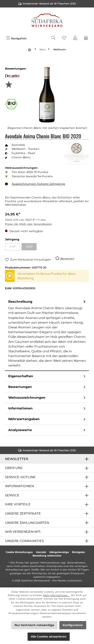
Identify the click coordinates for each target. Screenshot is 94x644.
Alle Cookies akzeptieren (48, 636)
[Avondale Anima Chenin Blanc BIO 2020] (47, 95)
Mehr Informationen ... (56, 595)
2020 (31, 247)
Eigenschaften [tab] (20, 376)
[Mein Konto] (75, 38)
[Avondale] (76, 154)
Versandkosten (76, 562)
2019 (15, 247)
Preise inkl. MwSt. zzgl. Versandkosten (28, 224)
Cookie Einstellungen (19, 552)
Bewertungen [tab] (20, 387)
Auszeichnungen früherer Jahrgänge (38, 183)
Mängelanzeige (59, 552)
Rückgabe (78, 552)
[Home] (30, 50)
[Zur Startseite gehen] (47, 21)
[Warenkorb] (85, 38)
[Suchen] (53, 38)
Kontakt (41, 552)
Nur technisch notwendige (34, 625)
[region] (47, 95)
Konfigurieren (73, 625)
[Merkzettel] (64, 38)
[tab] (47, 333)
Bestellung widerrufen (47, 555)
